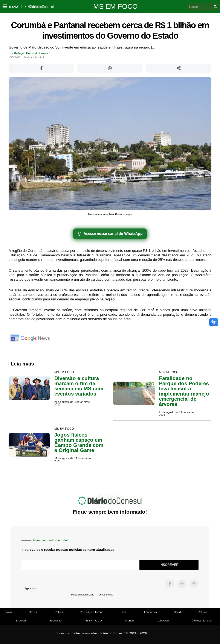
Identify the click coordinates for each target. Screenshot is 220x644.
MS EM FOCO (115, 6)
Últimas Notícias (202, 620)
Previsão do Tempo (91, 612)
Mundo (129, 620)
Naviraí (33, 612)
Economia (150, 612)
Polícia (59, 612)
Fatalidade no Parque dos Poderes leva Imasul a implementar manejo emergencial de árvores (184, 391)
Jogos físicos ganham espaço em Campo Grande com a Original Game (78, 442)
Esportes (21, 620)
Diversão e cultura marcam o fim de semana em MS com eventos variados (78, 386)
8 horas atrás (186, 412)
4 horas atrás (82, 401)
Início (8, 612)
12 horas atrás (82, 458)
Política (202, 612)
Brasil (177, 612)
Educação (55, 620)
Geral (124, 612)
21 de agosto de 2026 (63, 403)
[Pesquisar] (215, 6)
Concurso (163, 620)
